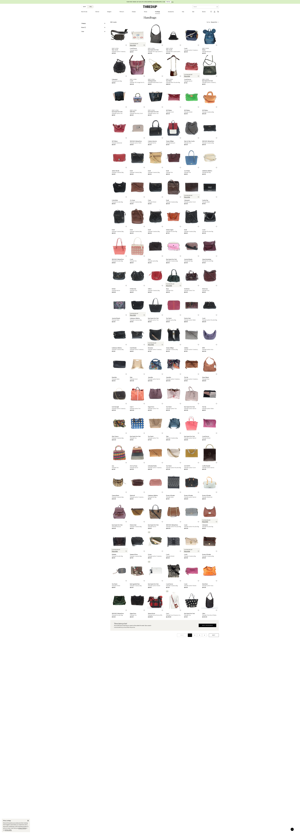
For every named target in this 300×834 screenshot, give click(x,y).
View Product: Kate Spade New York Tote (137, 426)
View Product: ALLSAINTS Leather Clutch (191, 456)
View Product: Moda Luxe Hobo (209, 279)
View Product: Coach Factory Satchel (191, 70)
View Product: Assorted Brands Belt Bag (191, 249)
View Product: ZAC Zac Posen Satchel (137, 456)
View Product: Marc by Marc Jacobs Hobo (191, 131)
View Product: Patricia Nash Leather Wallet (191, 308)
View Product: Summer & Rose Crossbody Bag (137, 545)
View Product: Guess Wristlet (155, 190)
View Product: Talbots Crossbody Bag (155, 279)
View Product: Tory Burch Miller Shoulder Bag (173, 70)
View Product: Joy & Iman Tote (191, 161)
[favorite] (126, 45)
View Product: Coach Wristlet (173, 545)
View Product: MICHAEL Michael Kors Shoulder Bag (119, 249)
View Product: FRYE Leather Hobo (209, 338)
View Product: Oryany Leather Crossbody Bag (155, 545)
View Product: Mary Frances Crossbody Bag (119, 426)
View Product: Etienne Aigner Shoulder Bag (173, 220)
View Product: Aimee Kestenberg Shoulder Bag (209, 249)
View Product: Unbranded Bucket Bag (119, 70)
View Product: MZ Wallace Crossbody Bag (209, 101)
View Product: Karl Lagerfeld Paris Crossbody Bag (137, 574)
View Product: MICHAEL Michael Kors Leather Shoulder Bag (173, 515)
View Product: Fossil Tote (173, 161)
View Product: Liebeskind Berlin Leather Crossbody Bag (155, 456)
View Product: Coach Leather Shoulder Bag (209, 308)
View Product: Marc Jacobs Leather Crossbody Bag (119, 39)
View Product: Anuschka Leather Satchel (155, 367)
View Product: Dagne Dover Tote (137, 604)
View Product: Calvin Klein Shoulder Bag (119, 190)
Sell (91, 6)
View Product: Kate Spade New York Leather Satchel (191, 397)
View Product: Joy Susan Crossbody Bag (137, 190)
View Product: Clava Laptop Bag (155, 249)
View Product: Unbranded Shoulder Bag (209, 515)
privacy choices (22, 828)
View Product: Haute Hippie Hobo (209, 367)
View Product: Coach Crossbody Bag (191, 545)
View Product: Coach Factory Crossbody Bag (173, 574)
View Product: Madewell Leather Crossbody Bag (137, 486)
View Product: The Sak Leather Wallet (209, 397)
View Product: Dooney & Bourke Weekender (209, 486)
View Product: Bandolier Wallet (119, 367)
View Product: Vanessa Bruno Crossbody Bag (119, 486)
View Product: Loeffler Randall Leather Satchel (209, 456)
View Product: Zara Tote (119, 456)
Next (213, 635)
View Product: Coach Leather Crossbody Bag (191, 39)
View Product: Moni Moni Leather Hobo (209, 574)
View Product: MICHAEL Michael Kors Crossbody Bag (209, 131)
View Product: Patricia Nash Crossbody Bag (137, 515)
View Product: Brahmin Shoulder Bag (119, 545)
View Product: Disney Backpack (209, 39)
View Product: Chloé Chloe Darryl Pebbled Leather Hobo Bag (209, 604)
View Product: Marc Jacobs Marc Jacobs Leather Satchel (173, 39)
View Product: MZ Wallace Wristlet (191, 101)
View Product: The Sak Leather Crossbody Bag (191, 367)
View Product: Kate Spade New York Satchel (155, 515)
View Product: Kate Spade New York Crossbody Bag (173, 249)
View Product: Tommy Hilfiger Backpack (173, 131)
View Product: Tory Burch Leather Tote (173, 397)
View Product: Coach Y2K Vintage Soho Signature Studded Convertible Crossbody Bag (137, 70)
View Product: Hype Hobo (173, 279)
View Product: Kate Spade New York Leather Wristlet (155, 574)
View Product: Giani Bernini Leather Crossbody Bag (137, 338)
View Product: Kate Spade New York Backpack (119, 515)
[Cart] (218, 11)
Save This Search (207, 625)
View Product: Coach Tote (137, 249)
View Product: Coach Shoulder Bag (209, 220)
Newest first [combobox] (214, 22)
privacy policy (8, 830)
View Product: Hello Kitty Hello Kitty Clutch (137, 101)
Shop (84, 6)
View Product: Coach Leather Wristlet (191, 574)
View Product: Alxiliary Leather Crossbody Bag (191, 338)
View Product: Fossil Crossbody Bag (137, 161)
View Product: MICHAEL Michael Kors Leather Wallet (137, 131)
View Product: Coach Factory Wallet (137, 39)
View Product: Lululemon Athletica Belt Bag (209, 161)
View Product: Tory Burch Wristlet (119, 574)
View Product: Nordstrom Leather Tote (191, 279)
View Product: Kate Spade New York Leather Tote (119, 101)
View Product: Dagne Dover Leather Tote (155, 397)
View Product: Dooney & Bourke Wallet (173, 486)
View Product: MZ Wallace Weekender (119, 131)
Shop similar (133, 45)
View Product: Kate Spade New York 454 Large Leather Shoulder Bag (155, 39)
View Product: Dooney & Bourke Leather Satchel (191, 486)
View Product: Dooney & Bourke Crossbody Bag (209, 545)
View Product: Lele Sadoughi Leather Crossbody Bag (119, 397)
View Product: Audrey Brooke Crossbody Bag (119, 161)
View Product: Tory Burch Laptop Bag (173, 308)
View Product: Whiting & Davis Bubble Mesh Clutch (155, 70)
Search (195, 6)
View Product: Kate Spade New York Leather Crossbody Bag (209, 70)
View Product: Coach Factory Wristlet (209, 426)
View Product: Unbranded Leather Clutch (191, 190)
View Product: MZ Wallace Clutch (173, 101)
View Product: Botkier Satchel (119, 279)
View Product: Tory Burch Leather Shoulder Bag (173, 456)
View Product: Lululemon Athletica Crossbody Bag (137, 308)
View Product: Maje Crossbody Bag (173, 426)
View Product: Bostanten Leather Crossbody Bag (155, 338)
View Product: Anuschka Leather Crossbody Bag (173, 367)
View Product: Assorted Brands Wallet (119, 308)
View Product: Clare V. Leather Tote (137, 397)
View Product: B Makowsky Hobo (137, 279)
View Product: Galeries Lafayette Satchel (155, 131)
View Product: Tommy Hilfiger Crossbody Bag (173, 338)
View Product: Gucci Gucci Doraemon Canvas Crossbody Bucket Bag (173, 604)
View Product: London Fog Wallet (209, 190)
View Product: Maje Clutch (137, 367)
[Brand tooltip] (85, 27)
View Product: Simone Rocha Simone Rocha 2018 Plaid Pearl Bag (155, 604)
